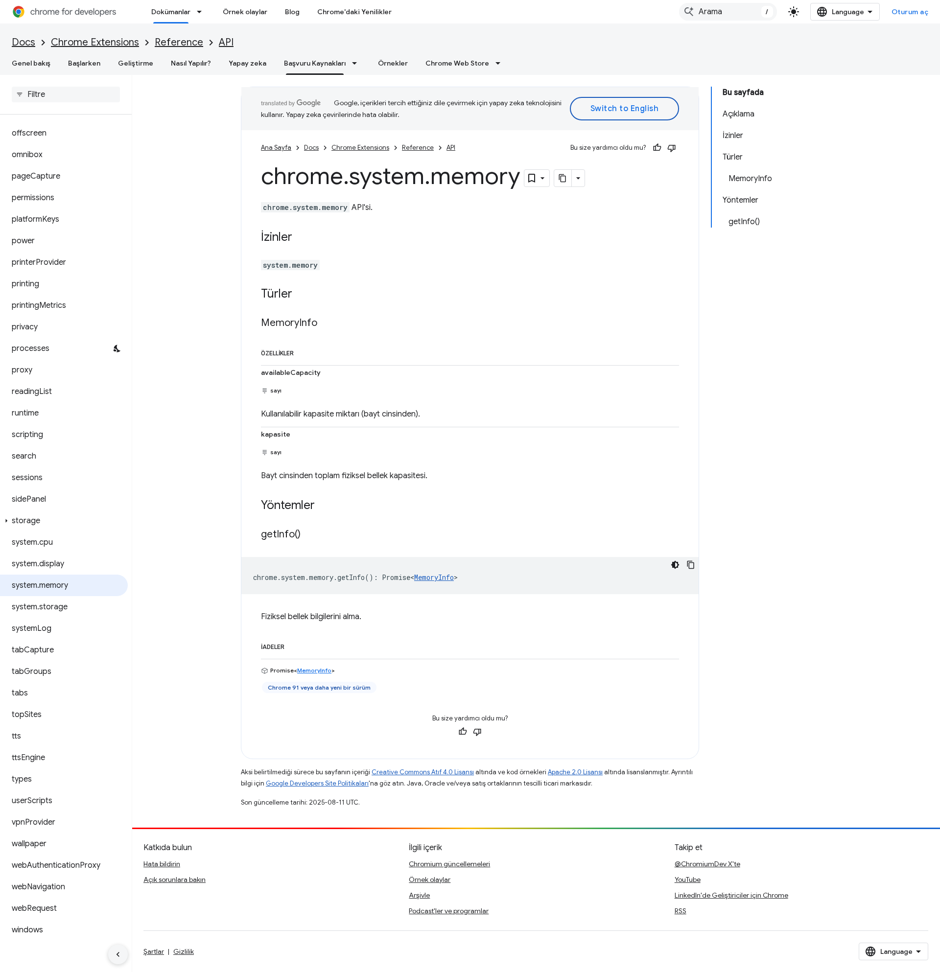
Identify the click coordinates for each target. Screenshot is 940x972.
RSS (680, 910)
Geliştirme (135, 63)
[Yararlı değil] (671, 147)
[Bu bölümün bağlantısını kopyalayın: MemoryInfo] (327, 323)
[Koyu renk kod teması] (675, 565)
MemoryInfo (434, 577)
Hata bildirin (161, 863)
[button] (64, 521)
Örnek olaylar (245, 11)
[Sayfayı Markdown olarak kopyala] (563, 178)
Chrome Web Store (457, 63)
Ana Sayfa (276, 147)
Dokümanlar (170, 11)
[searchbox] (66, 94)
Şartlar (153, 951)
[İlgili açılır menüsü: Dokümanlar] (202, 12)
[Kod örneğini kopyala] (691, 565)
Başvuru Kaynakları (315, 63)
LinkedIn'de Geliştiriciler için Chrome (731, 895)
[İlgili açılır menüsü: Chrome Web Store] (501, 63)
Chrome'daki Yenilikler (354, 11)
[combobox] (728, 12)
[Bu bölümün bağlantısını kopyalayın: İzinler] (302, 238)
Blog (292, 11)
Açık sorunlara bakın (174, 879)
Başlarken (84, 63)
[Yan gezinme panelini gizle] (118, 954)
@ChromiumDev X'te (707, 863)
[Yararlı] (657, 147)
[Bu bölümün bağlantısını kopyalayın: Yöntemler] (324, 506)
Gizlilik (183, 951)
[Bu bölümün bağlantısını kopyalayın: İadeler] (294, 645)
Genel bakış (31, 63)
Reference (179, 42)
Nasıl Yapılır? (191, 63)
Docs (23, 42)
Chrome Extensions (95, 42)
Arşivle (419, 895)
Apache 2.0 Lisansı (575, 772)
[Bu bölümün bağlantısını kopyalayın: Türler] (302, 295)
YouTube (688, 879)
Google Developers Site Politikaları (317, 783)
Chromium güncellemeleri (449, 863)
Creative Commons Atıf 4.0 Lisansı (423, 772)
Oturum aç (910, 11)
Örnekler (393, 63)
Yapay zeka (247, 63)
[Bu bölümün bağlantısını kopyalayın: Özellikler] (303, 351)
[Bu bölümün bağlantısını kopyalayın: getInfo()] (310, 535)
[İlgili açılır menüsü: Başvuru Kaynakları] (357, 63)
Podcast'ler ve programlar (449, 910)
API (226, 42)
